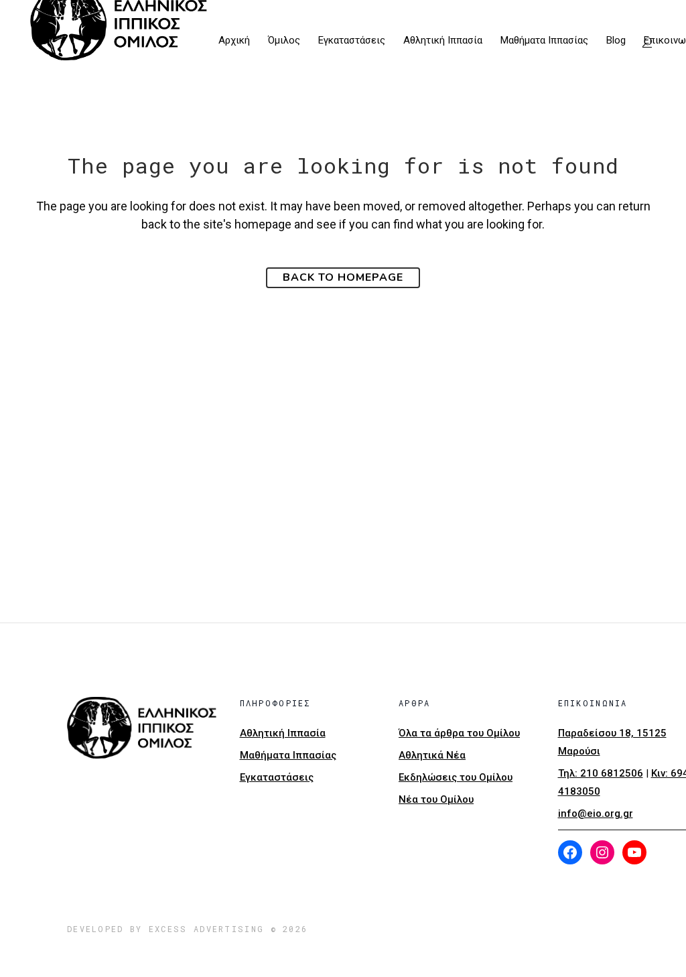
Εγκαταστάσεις (277, 777)
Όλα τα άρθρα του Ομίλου (459, 733)
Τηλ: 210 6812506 (600, 773)
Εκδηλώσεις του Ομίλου (455, 777)
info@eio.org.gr (595, 813)
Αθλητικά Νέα (432, 755)
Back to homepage (343, 277)
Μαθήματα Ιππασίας (288, 755)
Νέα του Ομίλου (436, 799)
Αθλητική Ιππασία (283, 733)
